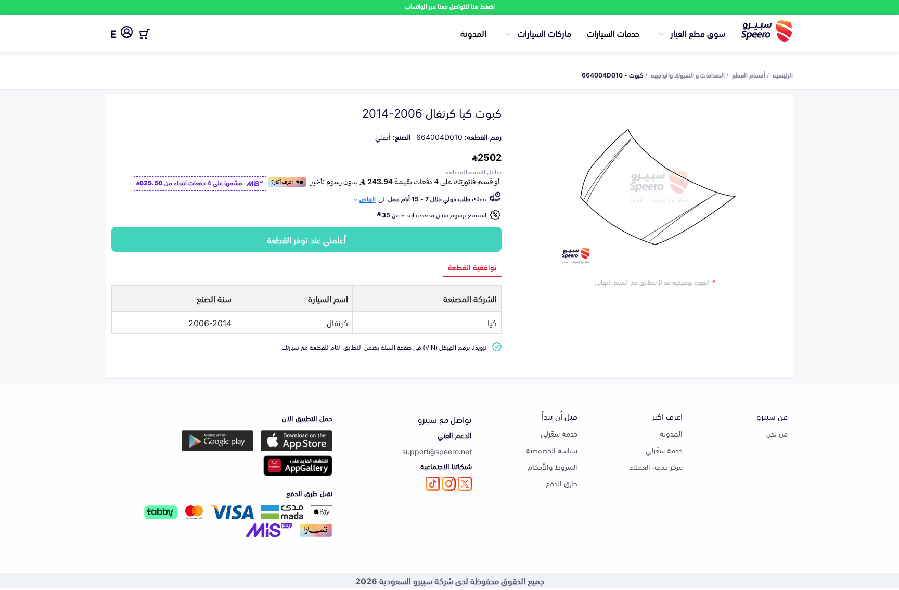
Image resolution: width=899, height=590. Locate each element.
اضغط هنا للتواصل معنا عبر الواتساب (450, 6)
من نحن (777, 433)
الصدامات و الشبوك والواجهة (688, 74)
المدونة (473, 33)
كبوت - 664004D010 (613, 74)
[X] (465, 484)
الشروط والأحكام (552, 466)
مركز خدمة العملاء (656, 466)
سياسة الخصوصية (551, 449)
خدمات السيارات (613, 33)
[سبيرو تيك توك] (433, 484)
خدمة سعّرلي (664, 449)
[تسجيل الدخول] (127, 33)
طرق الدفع (561, 483)
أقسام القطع (748, 74)
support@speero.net (437, 450)
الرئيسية (783, 74)
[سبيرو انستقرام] (449, 484)
